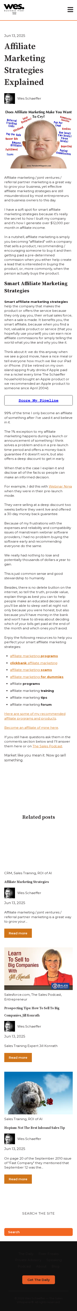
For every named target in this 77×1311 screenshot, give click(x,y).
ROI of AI (44, 873)
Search (14, 1232)
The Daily (25, 1254)
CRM (8, 873)
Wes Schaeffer (29, 98)
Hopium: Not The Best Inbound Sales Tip (34, 1128)
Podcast (24, 1266)
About (41, 1266)
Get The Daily (38, 1280)
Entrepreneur (15, 999)
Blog (55, 1266)
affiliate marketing (34, 656)
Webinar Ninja (60, 486)
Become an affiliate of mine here (31, 728)
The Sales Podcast (47, 746)
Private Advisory (28, 1260)
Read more (18, 933)
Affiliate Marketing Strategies (26, 882)
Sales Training (25, 873)
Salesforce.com (17, 995)
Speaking (54, 1260)
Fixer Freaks (48, 1254)
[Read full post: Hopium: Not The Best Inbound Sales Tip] (38, 1093)
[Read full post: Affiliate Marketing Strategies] (38, 847)
